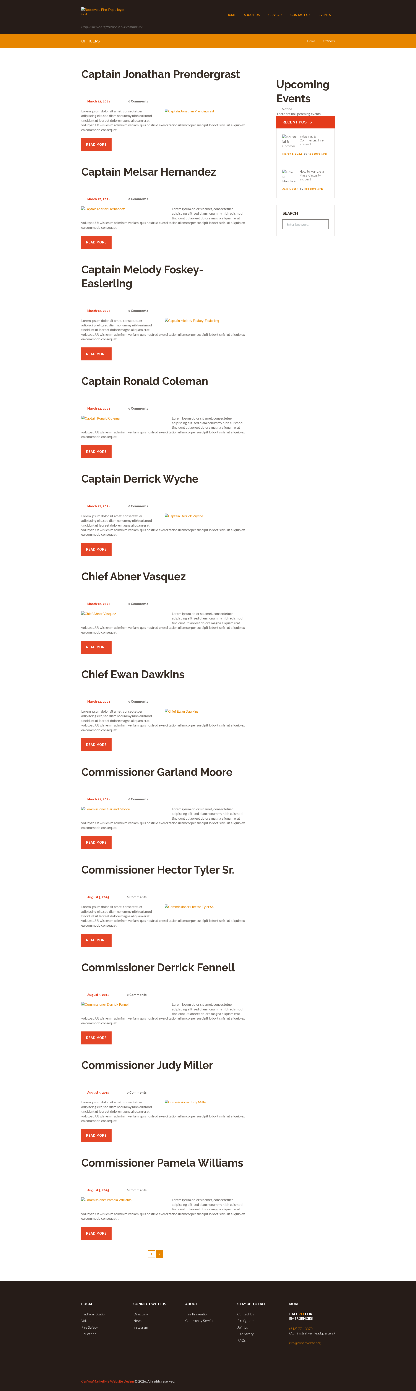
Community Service (199, 1320)
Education (88, 1334)
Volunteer (88, 1320)
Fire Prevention (196, 1314)
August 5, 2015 (98, 897)
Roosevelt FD (317, 153)
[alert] (305, 111)
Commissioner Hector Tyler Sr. (157, 869)
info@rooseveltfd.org (304, 1343)
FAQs (241, 1340)
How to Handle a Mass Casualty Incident (312, 175)
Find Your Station (93, 1314)
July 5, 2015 (290, 188)
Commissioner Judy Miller (147, 1065)
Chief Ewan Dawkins (132, 674)
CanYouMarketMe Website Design (107, 1381)
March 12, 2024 (98, 101)
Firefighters (245, 1320)
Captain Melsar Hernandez (148, 171)
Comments (138, 101)
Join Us (242, 1327)
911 (301, 1314)
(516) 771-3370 (301, 1328)
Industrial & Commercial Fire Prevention (312, 140)
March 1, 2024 (292, 153)
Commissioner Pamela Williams (162, 1162)
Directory (140, 1314)
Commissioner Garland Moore (156, 772)
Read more (96, 145)
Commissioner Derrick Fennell (158, 967)
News (137, 1320)
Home (311, 41)
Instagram (140, 1327)
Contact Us (245, 1314)
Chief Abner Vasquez (133, 576)
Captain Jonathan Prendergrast (160, 74)
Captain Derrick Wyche (139, 478)
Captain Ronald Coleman (144, 381)
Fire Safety (89, 1327)
